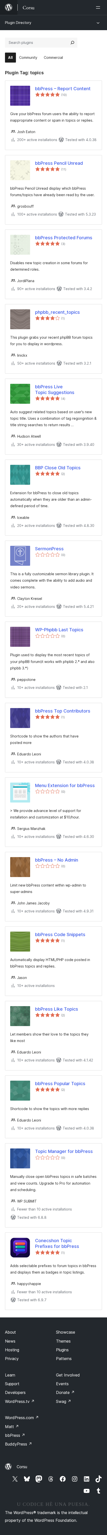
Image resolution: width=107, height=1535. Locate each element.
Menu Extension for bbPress (65, 785)
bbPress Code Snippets (60, 934)
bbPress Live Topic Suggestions (54, 389)
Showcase (65, 1332)
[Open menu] (99, 7)
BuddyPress (18, 1444)
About (10, 1332)
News (10, 1341)
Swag (63, 1401)
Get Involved (68, 1375)
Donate (65, 1392)
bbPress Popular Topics (60, 1083)
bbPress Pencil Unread (59, 163)
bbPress (15, 1435)
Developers (15, 1392)
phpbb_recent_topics (57, 312)
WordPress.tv (20, 1401)
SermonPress (49, 548)
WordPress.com (22, 1417)
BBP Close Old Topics (58, 467)
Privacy (12, 1358)
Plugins (62, 1349)
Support (12, 1383)
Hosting (12, 1349)
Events (62, 1383)
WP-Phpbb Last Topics (59, 629)
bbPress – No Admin (56, 860)
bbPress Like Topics (56, 1009)
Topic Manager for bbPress (64, 1151)
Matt (12, 1426)
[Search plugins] (72, 43)
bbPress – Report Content (63, 88)
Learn (10, 1375)
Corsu (22, 1466)
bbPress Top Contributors (62, 711)
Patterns (64, 1358)
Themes (63, 1341)
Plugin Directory (18, 22)
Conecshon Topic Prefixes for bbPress (57, 1243)
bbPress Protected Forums (63, 237)
